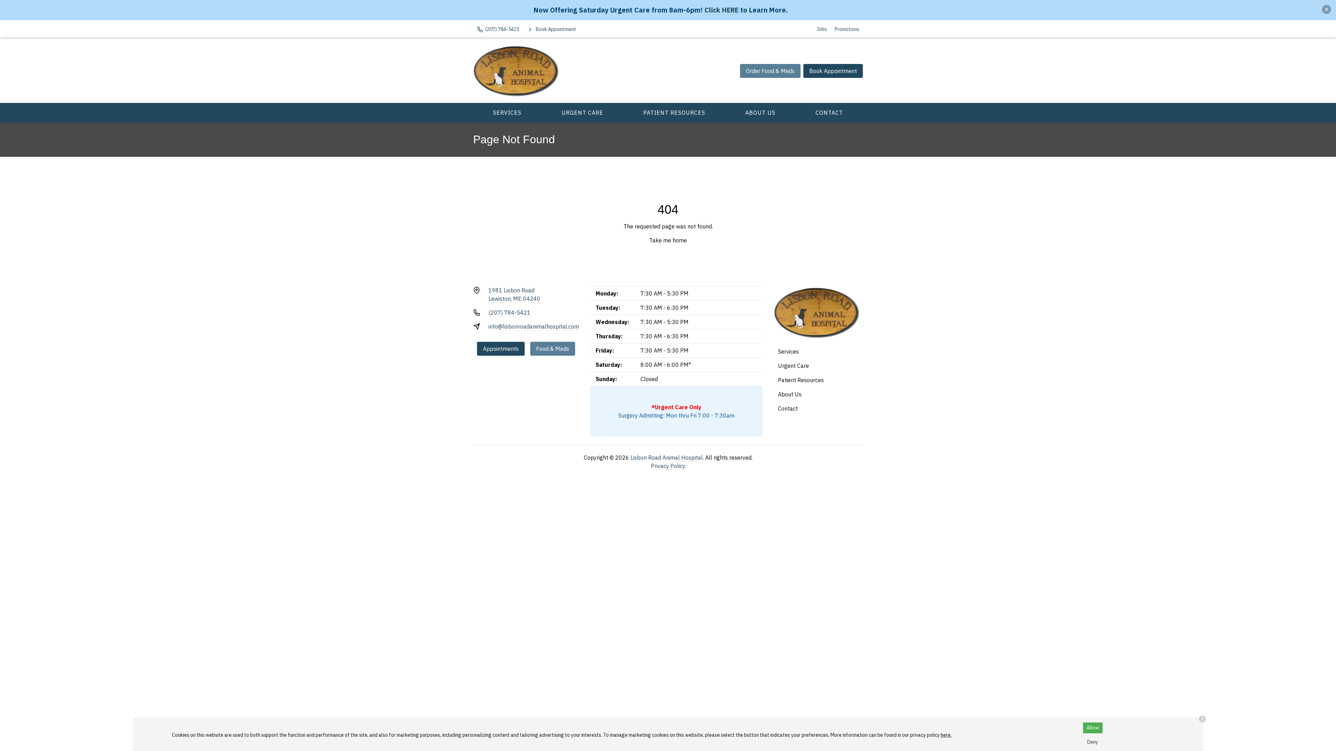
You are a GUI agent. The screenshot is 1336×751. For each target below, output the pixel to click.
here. (946, 735)
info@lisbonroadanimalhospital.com (533, 326)
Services (507, 112)
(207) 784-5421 (509, 312)
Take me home (668, 240)
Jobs (822, 29)
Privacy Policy (668, 465)
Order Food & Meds (770, 70)
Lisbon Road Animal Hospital (666, 457)
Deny (1092, 742)
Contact (829, 112)
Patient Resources (674, 112)
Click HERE (722, 10)
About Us (760, 112)
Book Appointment (833, 70)
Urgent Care (582, 112)
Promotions (847, 29)
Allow (1093, 728)
